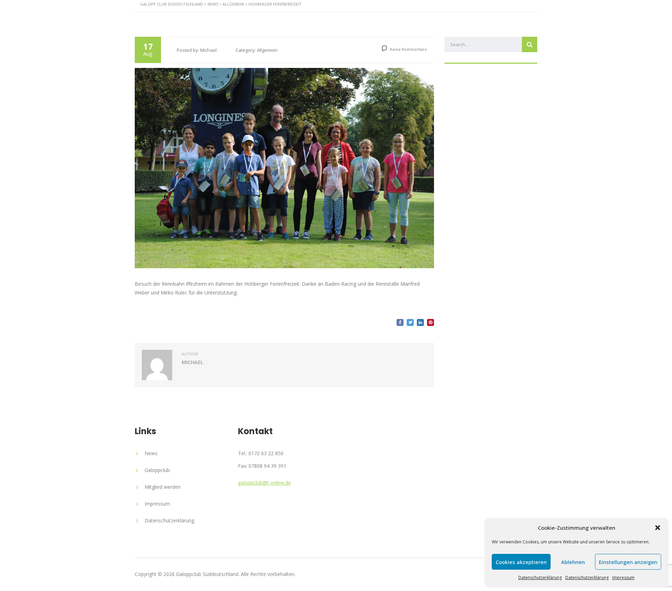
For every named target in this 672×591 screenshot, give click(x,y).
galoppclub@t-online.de (264, 482)
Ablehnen (573, 561)
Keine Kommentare (408, 49)
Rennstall (303, 19)
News (341, 19)
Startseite (258, 19)
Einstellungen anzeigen (628, 561)
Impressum (623, 577)
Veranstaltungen (392, 19)
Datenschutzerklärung (540, 577)
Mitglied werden (163, 487)
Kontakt (522, 19)
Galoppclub (157, 470)
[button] (657, 527)
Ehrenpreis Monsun (464, 19)
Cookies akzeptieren (521, 561)
